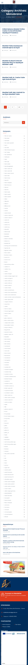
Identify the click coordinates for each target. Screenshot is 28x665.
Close (3, 663)
